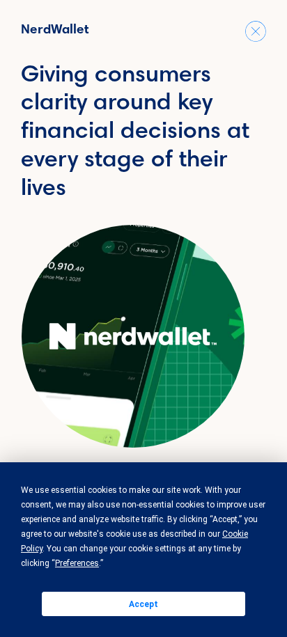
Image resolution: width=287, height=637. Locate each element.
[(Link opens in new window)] (133, 336)
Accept (143, 604)
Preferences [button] (77, 563)
